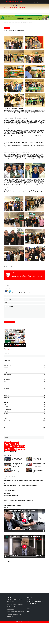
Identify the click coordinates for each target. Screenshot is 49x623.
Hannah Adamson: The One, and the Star (12, 495)
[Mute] (41, 531)
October (11, 22)
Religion (6, 425)
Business (6, 367)
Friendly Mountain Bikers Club (10, 490)
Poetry (5, 418)
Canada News (7, 406)
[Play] (5, 531)
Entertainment (7, 379)
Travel (5, 429)
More (35, 11)
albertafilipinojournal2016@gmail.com (35, 601)
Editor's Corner (7, 374)
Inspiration (6, 397)
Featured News (19, 11)
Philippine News (8, 409)
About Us (5, 2)
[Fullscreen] (43, 531)
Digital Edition (15, 2)
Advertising (20, 2)
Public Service (7, 422)
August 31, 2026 (25, 2)
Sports (5, 427)
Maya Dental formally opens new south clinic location (16, 459)
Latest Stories (10, 11)
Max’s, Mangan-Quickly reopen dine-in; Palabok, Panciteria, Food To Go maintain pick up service (23, 480)
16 (14, 22)
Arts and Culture (7, 365)
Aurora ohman (7, 493)
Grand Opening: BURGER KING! (38, 458)
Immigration (6, 395)
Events (5, 381)
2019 (8, 22)
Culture (6, 372)
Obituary (6, 413)
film (5, 478)
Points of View (7, 420)
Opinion (5, 415)
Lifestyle (6, 402)
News (25, 11)
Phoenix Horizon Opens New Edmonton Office (16, 464)
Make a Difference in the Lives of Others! (12, 505)
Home (5, 11)
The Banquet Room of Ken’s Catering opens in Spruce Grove (38, 470)
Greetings (6, 390)
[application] (24, 520)
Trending (30, 11)
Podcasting (31, 2)
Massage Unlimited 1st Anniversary (15, 469)
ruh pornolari (7, 504)
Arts (5, 363)
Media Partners (8, 407)
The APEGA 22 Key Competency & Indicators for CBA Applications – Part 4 (19, 500)
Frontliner (6, 388)
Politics (6, 411)
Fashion (5, 383)
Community (18, 22)
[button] (6, 290)
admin (15, 273)
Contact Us (10, 2)
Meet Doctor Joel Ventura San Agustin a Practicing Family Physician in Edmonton (20, 485)
